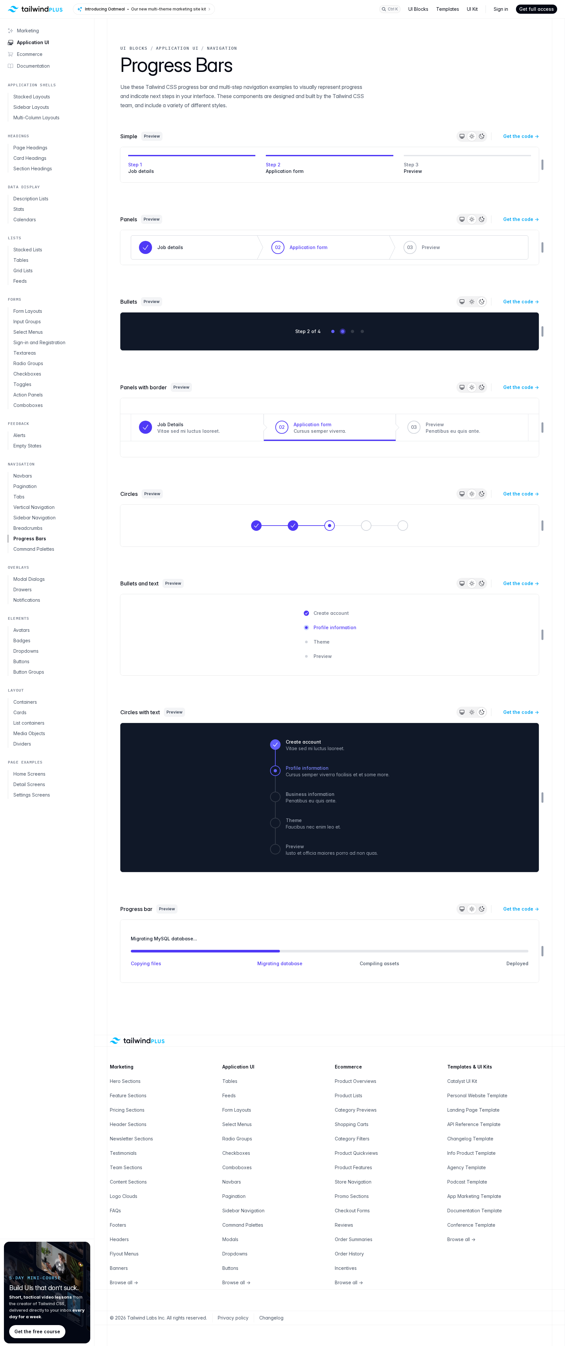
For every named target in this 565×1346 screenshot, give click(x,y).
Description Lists (30, 198)
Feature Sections (128, 1095)
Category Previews (356, 1110)
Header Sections (128, 1124)
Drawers (22, 589)
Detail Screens (29, 784)
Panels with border (143, 387)
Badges (21, 640)
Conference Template (471, 1225)
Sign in (501, 9)
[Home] (35, 9)
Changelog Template (470, 1138)
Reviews (344, 1225)
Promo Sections (352, 1196)
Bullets (128, 301)
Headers (119, 1239)
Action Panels (28, 394)
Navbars (22, 476)
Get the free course (37, 1331)
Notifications (26, 600)
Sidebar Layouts (31, 107)
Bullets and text (139, 583)
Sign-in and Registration (39, 342)
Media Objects (29, 733)
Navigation (222, 48)
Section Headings (32, 168)
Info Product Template (471, 1153)
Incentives (346, 1268)
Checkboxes (27, 374)
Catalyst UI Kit (462, 1081)
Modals (230, 1239)
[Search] (390, 9)
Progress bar (136, 909)
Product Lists (348, 1095)
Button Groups (28, 672)
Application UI (33, 42)
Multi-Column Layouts (36, 117)
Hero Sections (125, 1081)
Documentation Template (474, 1210)
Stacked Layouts (31, 96)
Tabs (19, 496)
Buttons (21, 661)
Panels (128, 219)
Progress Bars (29, 538)
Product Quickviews (356, 1153)
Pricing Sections (127, 1110)
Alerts (19, 435)
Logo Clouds (123, 1196)
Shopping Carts (351, 1124)
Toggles (22, 384)
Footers (118, 1225)
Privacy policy (233, 1318)
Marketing (28, 30)
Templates (447, 9)
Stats (18, 209)
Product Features (353, 1167)
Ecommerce (30, 54)
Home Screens (29, 774)
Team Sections (126, 1167)
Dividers (22, 744)
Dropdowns (26, 651)
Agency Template (466, 1167)
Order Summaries (353, 1239)
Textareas (24, 353)
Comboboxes (28, 405)
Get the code (521, 136)
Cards (19, 712)
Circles (129, 494)
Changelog (271, 1318)
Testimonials (123, 1153)
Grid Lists (23, 270)
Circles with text (140, 712)
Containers (25, 702)
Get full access (536, 9)
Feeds (20, 281)
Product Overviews (355, 1081)
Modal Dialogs (29, 579)
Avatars (21, 630)
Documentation (33, 66)
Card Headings (29, 158)
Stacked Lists (27, 249)
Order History (349, 1253)
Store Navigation (353, 1182)
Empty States (27, 445)
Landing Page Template (473, 1110)
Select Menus (28, 332)
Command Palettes (33, 549)
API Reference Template (474, 1124)
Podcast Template (467, 1182)
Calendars (24, 219)
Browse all (124, 1282)
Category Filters (352, 1138)
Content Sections (128, 1182)
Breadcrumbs (28, 528)
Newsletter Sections (131, 1138)
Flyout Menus (124, 1253)
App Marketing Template (474, 1196)
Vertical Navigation (34, 507)
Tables (20, 260)
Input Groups (27, 321)
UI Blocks (418, 9)
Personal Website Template (477, 1095)
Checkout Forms (352, 1210)
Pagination (25, 486)
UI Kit (472, 9)
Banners (119, 1268)
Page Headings (30, 147)
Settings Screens (31, 795)
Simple (128, 136)
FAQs (115, 1210)
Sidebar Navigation (34, 517)
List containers (28, 723)
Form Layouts (27, 311)
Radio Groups (28, 363)
